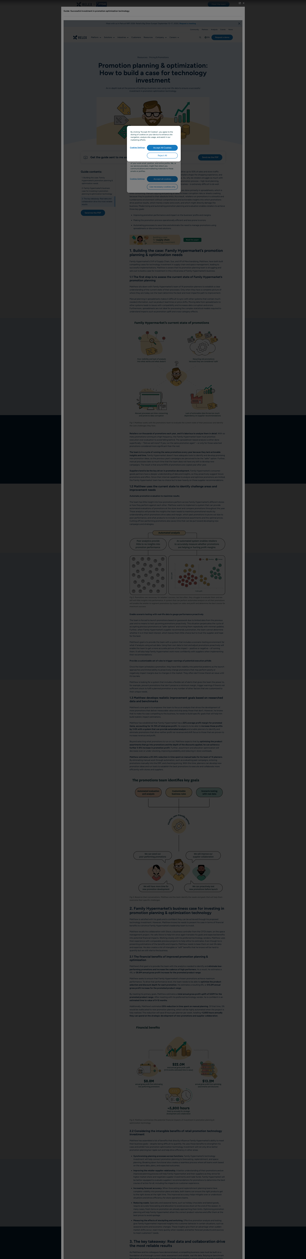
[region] (154, 143)
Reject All (162, 155)
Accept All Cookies (162, 147)
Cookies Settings (137, 147)
